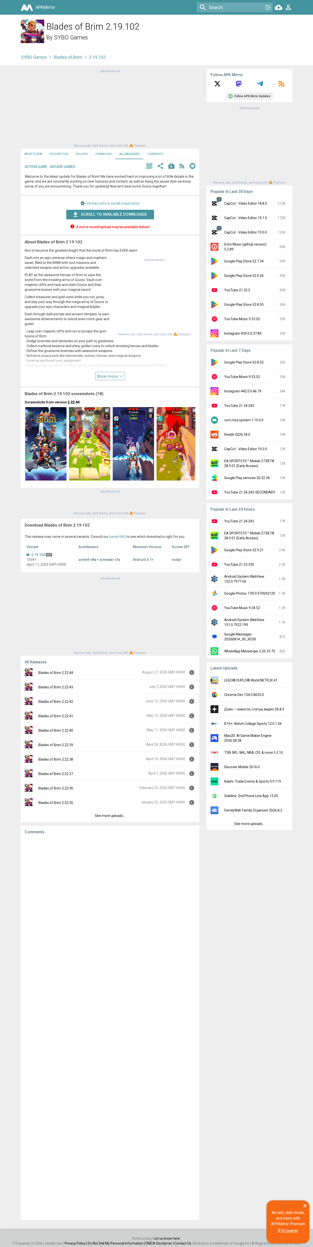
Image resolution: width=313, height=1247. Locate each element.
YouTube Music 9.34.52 (242, 608)
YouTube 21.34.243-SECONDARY (249, 492)
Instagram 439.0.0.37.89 (242, 333)
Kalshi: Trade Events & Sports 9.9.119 (252, 781)
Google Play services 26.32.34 (247, 478)
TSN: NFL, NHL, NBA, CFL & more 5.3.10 (253, 752)
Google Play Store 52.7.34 (244, 261)
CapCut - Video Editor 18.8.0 (245, 203)
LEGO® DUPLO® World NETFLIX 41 (251, 680)
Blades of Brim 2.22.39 (55, 745)
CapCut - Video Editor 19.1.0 (245, 218)
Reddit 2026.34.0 (237, 434)
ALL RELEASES (129, 154)
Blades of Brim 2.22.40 (55, 730)
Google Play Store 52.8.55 (244, 304)
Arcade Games (62, 167)
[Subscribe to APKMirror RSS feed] (281, 85)
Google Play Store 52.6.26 (244, 276)
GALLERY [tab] (82, 154)
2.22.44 (73, 402)
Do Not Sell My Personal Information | (116, 1243)
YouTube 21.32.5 (237, 290)
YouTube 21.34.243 (239, 406)
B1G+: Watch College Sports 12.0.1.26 (253, 724)
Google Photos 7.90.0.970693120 (249, 593)
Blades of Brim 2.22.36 (55, 788)
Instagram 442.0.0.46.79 (242, 391)
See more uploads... (110, 816)
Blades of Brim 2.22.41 (55, 716)
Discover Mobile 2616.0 (242, 767)
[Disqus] (110, 1027)
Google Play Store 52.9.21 (244, 550)
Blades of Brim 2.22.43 (55, 687)
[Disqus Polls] (110, 900)
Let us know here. (167, 1238)
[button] (149, 166)
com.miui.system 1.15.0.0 (243, 420)
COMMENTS (155, 154)
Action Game (36, 167)
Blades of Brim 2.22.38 (55, 759)
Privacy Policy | (76, 1243)
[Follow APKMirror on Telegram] (260, 85)
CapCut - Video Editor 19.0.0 (245, 232)
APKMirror (45, 7)
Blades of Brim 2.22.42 (55, 702)
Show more (108, 376)
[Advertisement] (110, 108)
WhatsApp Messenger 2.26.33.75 (249, 651)
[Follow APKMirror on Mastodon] (239, 85)
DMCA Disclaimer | (159, 1243)
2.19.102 (38, 555)
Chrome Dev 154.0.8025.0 (244, 695)
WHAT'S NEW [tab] (33, 154)
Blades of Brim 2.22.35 (55, 803)
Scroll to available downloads (114, 214)
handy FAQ (117, 537)
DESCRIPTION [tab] (58, 154)
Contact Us (182, 1243)
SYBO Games (71, 37)
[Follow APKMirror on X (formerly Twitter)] (217, 85)
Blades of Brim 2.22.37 (55, 774)
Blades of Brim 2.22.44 (55, 673)
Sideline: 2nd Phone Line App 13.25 (251, 796)
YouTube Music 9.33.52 (242, 319)
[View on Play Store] (171, 166)
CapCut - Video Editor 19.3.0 (245, 449)
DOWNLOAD (103, 154)
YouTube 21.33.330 (239, 564)
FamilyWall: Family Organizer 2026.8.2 (253, 810)
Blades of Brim (68, 57)
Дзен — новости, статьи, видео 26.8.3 (254, 709)
